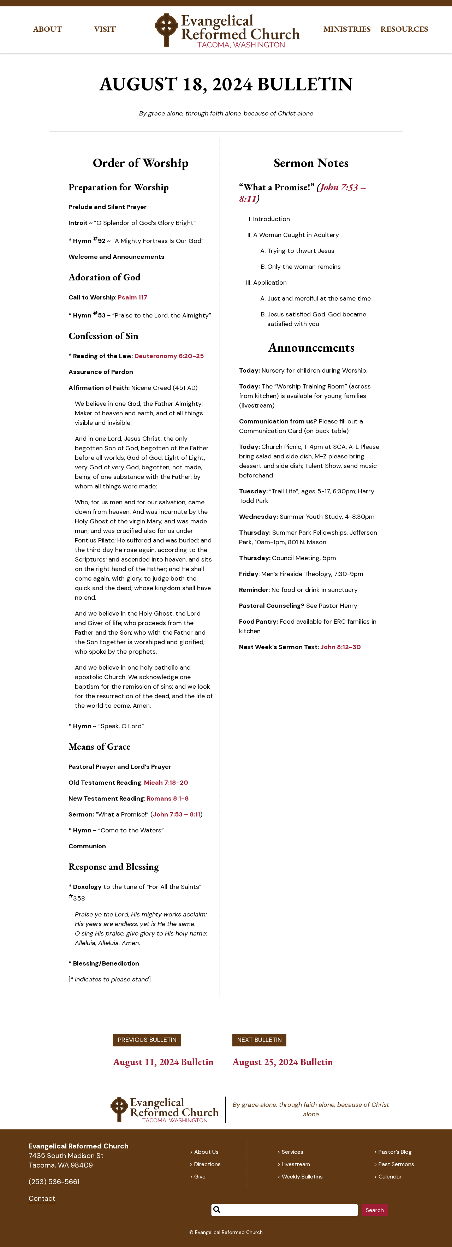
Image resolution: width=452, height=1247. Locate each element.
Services (292, 1152)
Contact (42, 1198)
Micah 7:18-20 (166, 782)
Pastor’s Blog (395, 1152)
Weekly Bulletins (302, 1176)
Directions (207, 1164)
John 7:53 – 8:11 (176, 814)
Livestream (296, 1164)
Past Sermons (396, 1164)
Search (375, 1210)
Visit (105, 29)
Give (200, 1176)
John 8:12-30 (340, 647)
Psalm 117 (132, 297)
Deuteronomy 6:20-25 (169, 356)
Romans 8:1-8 (168, 798)
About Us (206, 1152)
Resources (404, 29)
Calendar (390, 1176)
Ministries (347, 29)
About (47, 29)
